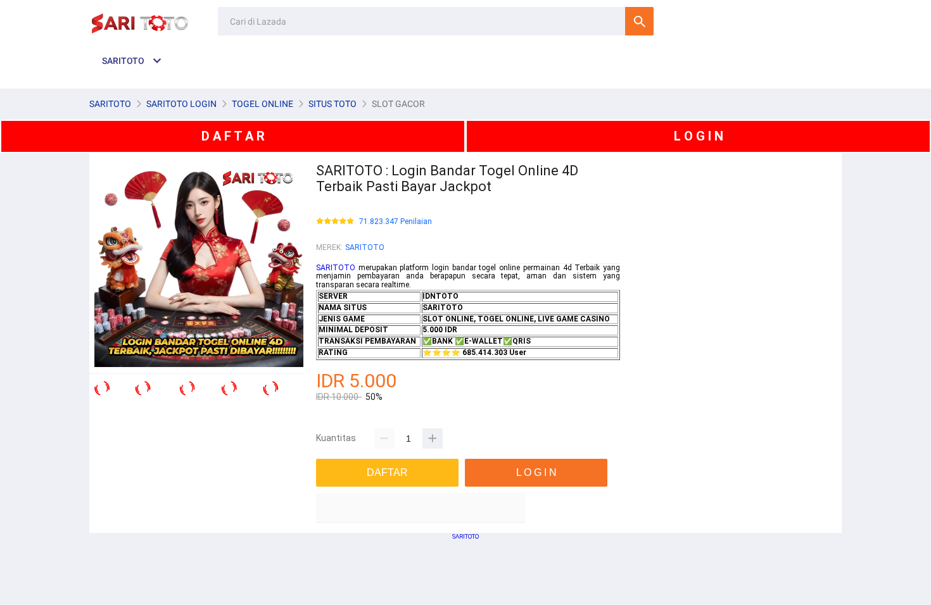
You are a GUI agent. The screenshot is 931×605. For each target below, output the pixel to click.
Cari (639, 21)
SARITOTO (364, 247)
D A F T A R (233, 136)
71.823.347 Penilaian (395, 222)
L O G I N (698, 136)
